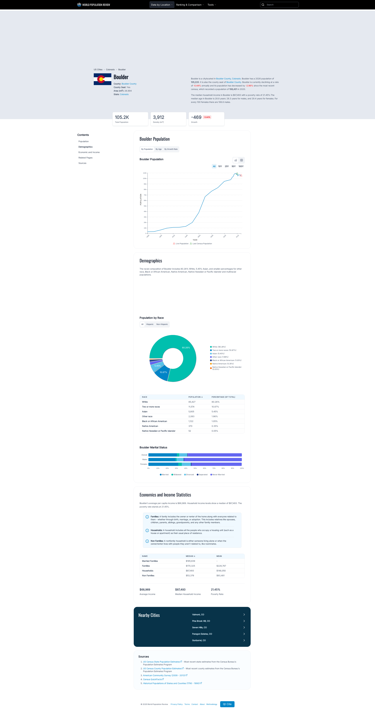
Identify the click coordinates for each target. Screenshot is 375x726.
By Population (147, 149)
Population (84, 141)
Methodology (211, 704)
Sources (82, 163)
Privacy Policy (177, 704)
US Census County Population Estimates (162, 668)
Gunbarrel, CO (199, 640)
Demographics (85, 146)
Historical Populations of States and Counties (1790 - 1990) (171, 683)
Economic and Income (89, 152)
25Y (227, 166)
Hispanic (150, 324)
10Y (220, 166)
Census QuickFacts (152, 679)
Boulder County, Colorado (228, 78)
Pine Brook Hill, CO (201, 621)
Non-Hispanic (162, 324)
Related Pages (85, 157)
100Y (241, 166)
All (214, 166)
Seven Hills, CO (199, 627)
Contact (194, 704)
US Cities (98, 69)
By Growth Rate (171, 149)
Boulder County (129, 83)
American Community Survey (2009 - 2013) (164, 675)
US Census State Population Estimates (161, 661)
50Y (234, 166)
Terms (187, 704)
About (202, 704)
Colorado (110, 69)
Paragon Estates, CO (202, 634)
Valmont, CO (198, 614)
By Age (159, 149)
